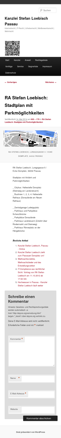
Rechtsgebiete (41, 60)
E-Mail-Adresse (18, 393)
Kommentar (16, 339)
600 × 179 (35, 119)
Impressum (47, 66)
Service (20, 66)
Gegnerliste (33, 66)
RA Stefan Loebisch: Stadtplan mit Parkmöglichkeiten (28, 120)
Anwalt (28, 60)
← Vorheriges (11, 82)
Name (15, 378)
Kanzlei (17, 60)
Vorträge (9, 66)
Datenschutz (10, 72)
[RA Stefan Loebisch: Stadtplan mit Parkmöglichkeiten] (30, 138)
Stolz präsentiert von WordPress (30, 432)
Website (14, 409)
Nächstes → (50, 82)
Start (7, 60)
